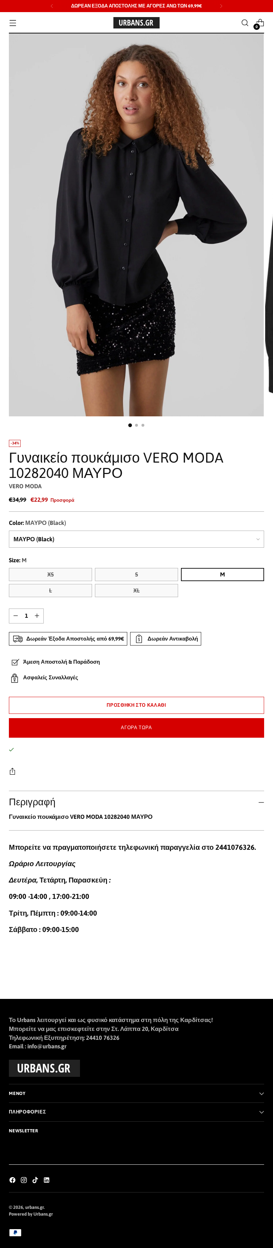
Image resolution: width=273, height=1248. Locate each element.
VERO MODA (25, 486)
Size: (18, 560)
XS (50, 574)
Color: (37, 523)
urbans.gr (34, 1207)
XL (136, 590)
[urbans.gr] (136, 22)
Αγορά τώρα (136, 727)
